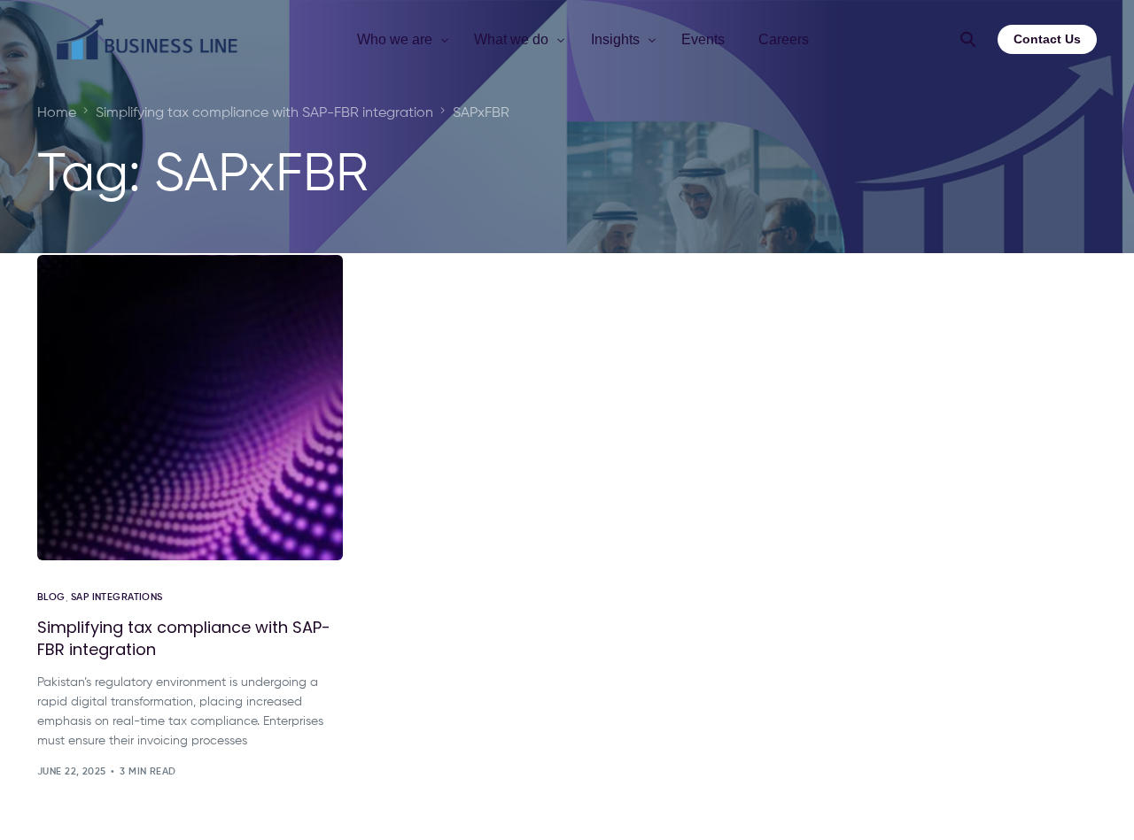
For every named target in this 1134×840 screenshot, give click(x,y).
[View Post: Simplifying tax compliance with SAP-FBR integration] (190, 407)
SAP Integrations (117, 597)
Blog (51, 597)
